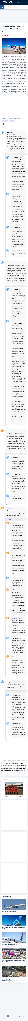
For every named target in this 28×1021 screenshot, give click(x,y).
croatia (4, 118)
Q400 (8, 431)
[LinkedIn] (22, 2)
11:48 (20, 638)
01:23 (16, 523)
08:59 (19, 553)
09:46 (20, 496)
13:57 (16, 656)
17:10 (20, 457)
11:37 (20, 157)
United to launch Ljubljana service (9, 911)
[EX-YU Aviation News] (7, 2)
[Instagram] (20, 2)
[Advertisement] (14, 16)
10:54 (19, 618)
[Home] (2, 7)
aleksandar (9, 508)
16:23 (11, 431)
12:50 (20, 194)
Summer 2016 (12, 120)
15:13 (20, 227)
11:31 (14, 132)
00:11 (14, 682)
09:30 (20, 723)
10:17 (16, 589)
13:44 (20, 321)
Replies (9, 154)
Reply (7, 259)
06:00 (20, 474)
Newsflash (5, 120)
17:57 (14, 508)
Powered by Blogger (15, 1016)
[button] (3, 31)
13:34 (20, 289)
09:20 (20, 695)
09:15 (20, 578)
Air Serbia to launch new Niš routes (9, 944)
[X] (18, 2)
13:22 (14, 262)
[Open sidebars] (25, 7)
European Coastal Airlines (14, 118)
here (19, 770)
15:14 (20, 250)
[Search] (26, 2)
